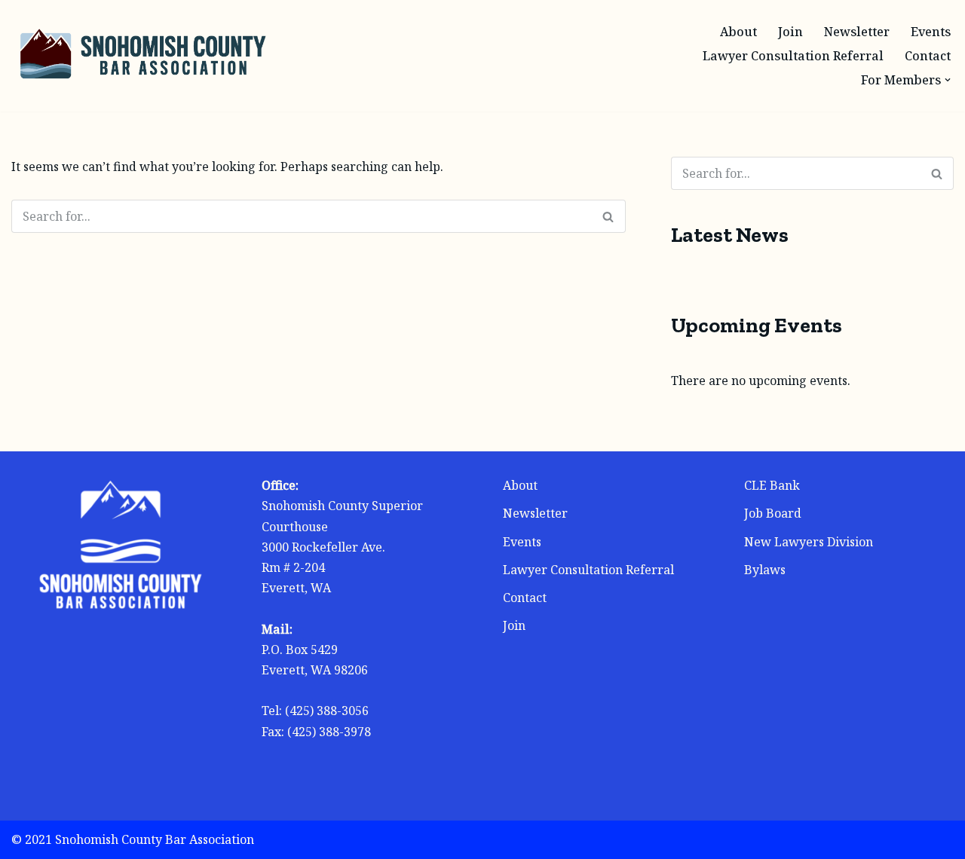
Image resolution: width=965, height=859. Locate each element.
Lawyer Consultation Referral (793, 55)
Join (790, 31)
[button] (948, 80)
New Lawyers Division (808, 541)
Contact (928, 55)
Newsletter (857, 31)
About (738, 31)
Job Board (772, 513)
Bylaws (765, 569)
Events (931, 31)
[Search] (609, 216)
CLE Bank (772, 485)
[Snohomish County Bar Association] (143, 55)
